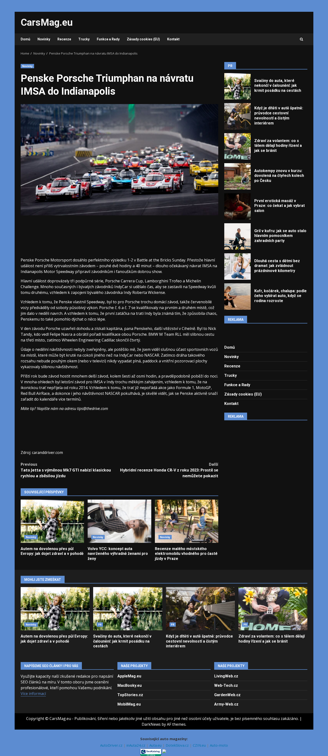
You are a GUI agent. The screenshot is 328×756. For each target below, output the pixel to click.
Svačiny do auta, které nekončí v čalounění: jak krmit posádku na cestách (237, 86)
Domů (25, 39)
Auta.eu (156, 745)
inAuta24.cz (136, 745)
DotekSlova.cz (178, 745)
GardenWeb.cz (227, 695)
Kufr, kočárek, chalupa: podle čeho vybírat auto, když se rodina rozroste (237, 296)
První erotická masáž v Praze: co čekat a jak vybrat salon (237, 206)
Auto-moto (219, 745)
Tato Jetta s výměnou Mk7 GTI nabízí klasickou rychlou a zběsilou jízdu (66, 470)
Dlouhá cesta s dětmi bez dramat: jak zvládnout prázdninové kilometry (237, 266)
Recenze (64, 39)
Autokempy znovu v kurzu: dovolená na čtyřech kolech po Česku (237, 176)
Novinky (43, 39)
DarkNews (151, 724)
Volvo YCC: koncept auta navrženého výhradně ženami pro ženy (119, 521)
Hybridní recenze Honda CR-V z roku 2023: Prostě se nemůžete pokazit (169, 470)
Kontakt (173, 39)
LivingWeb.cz (226, 676)
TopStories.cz (130, 695)
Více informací (33, 693)
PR (100, 624)
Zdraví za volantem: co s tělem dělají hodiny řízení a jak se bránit (237, 146)
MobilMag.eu (129, 704)
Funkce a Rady (108, 39)
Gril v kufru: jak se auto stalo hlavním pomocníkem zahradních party (237, 236)
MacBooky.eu (129, 685)
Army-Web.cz (226, 704)
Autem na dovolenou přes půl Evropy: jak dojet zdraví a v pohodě (52, 521)
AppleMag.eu (129, 676)
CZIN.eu (200, 745)
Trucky (84, 39)
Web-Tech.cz (226, 685)
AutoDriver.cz (111, 745)
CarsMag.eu (47, 22)
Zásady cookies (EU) (143, 39)
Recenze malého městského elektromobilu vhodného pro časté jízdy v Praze (186, 521)
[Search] (301, 39)
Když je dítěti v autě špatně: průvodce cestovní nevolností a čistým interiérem (237, 116)
